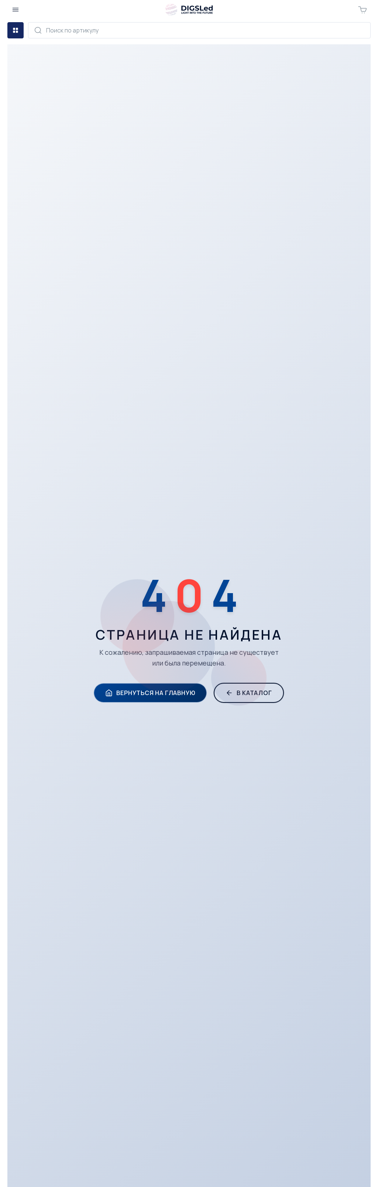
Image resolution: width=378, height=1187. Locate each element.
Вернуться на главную (155, 693)
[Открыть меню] (15, 9)
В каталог (254, 693)
